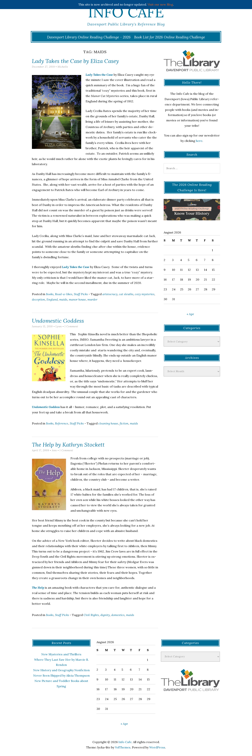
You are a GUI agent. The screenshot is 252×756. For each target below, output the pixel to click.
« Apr (190, 314)
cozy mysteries (144, 294)
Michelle (63, 66)
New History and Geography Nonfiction (61, 670)
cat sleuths (126, 294)
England (52, 299)
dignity (105, 615)
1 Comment (71, 326)
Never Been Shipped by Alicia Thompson (61, 675)
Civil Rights (91, 615)
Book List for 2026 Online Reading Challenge (169, 37)
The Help (38, 587)
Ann (54, 450)
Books (49, 294)
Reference (61, 423)
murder (92, 299)
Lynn (59, 326)
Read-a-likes (63, 294)
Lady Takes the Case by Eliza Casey (75, 60)
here (199, 141)
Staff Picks (81, 294)
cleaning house (108, 423)
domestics (118, 615)
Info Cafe (126, 12)
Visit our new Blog (160, 4)
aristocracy (110, 294)
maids (63, 299)
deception (38, 299)
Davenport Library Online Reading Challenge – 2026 (89, 37)
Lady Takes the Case (99, 74)
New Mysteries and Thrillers (61, 654)
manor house (77, 299)
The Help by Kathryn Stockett (68, 444)
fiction (124, 423)
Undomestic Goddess (58, 320)
